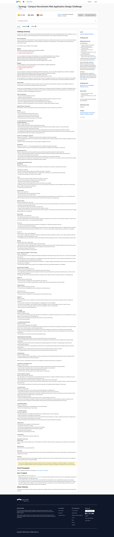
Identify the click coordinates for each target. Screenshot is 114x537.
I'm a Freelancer (75, 510)
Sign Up (89, 1)
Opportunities (29, 1)
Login (95, 1)
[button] (23, 1)
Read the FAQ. (92, 60)
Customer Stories (61, 515)
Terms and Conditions (89, 518)
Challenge (20, 8)
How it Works (61, 510)
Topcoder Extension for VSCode (86, 112)
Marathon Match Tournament (77, 515)
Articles (73, 522)
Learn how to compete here (30, 475)
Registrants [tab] (25, 26)
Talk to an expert (90, 510)
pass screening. (83, 79)
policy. (93, 69)
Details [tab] (18, 26)
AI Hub (73, 517)
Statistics (73, 524)
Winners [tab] (33, 26)
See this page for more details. (42, 470)
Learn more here (37, 477)
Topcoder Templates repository (86, 114)
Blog (73, 520)
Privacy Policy (87, 520)
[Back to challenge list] (17, 6)
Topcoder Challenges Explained (86, 34)
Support (86, 515)
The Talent (60, 513)
